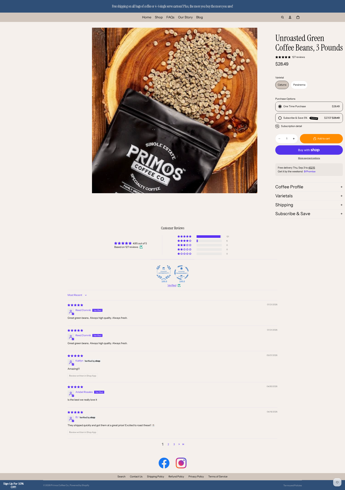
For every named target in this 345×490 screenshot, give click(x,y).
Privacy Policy (196, 476)
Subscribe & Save (292, 213)
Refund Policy (176, 476)
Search (121, 476)
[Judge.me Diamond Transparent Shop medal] (181, 272)
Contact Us (136, 476)
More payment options (309, 158)
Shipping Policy (155, 476)
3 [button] (174, 444)
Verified (171, 285)
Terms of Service (217, 476)
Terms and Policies (292, 485)
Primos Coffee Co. (60, 485)
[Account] (290, 17)
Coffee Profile (289, 186)
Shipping (284, 204)
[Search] (282, 17)
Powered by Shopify (79, 485)
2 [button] (168, 444)
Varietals (284, 195)
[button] (185, 236)
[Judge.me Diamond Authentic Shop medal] (164, 272)
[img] (75, 305)
